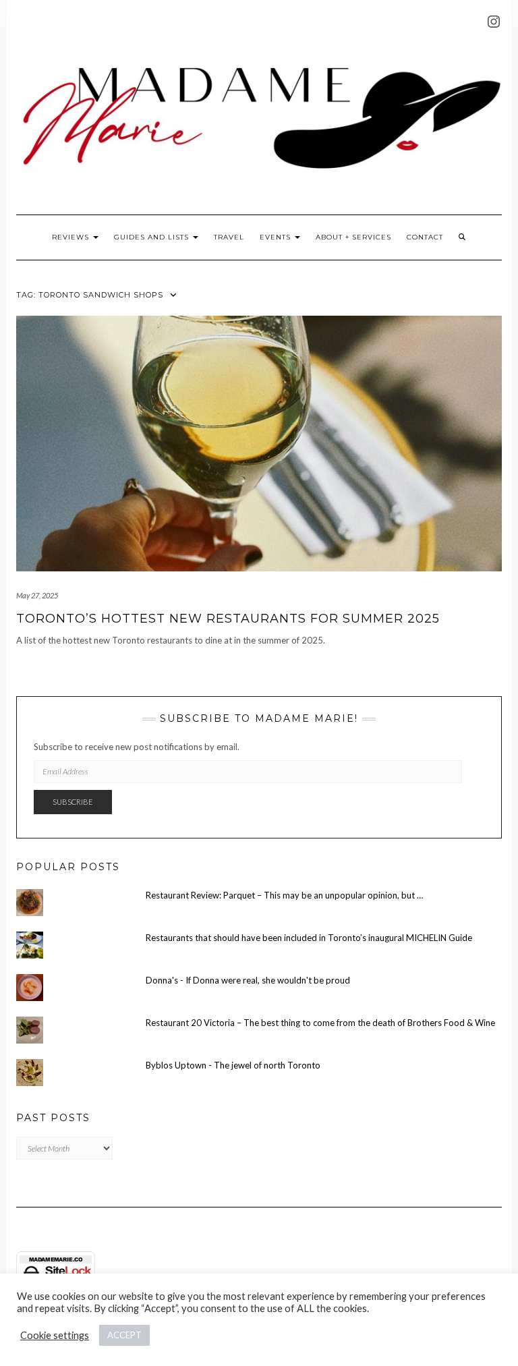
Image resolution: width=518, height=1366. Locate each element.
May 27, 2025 (37, 595)
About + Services (353, 237)
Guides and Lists (153, 237)
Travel (229, 237)
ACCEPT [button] (124, 1335)
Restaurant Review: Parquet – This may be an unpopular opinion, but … (284, 895)
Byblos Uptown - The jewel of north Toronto (233, 1065)
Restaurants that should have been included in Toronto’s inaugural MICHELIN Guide (309, 937)
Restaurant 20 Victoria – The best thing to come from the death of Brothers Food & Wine (320, 1022)
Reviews (72, 237)
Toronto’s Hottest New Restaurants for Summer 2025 (228, 618)
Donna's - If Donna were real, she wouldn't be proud (248, 980)
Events (276, 237)
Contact (425, 237)
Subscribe (73, 801)
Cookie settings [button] (54, 1335)
